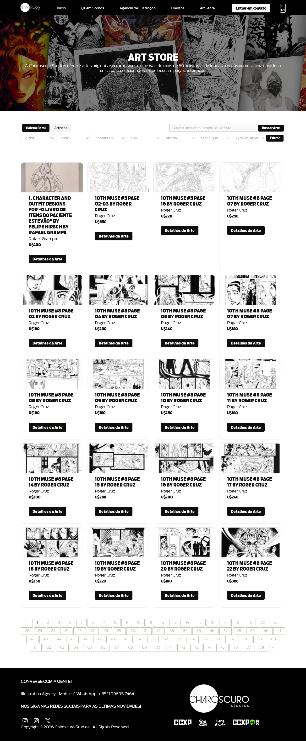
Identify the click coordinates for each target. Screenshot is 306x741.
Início (61, 8)
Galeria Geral (36, 128)
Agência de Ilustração (138, 8)
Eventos (178, 8)
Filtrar (275, 138)
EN (283, 10)
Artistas (61, 128)
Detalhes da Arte (47, 259)
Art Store (207, 8)
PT (283, 6)
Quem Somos (92, 8)
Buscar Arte (271, 128)
